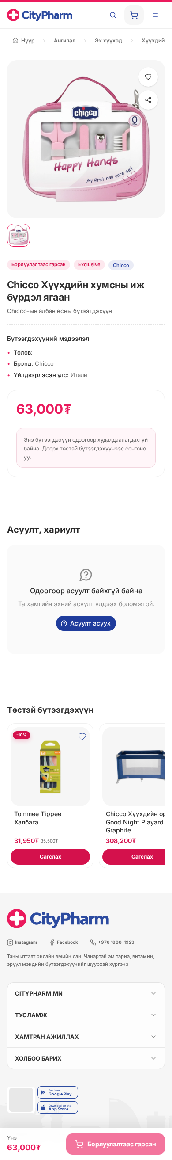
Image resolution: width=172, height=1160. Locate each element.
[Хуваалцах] (148, 100)
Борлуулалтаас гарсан (121, 1144)
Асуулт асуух (90, 623)
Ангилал (64, 40)
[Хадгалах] (148, 77)
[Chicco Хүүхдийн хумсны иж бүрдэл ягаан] (18, 235)
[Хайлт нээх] (113, 15)
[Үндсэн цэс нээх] (155, 15)
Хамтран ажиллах (47, 1036)
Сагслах (50, 856)
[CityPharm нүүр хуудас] (39, 15)
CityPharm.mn (39, 993)
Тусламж (31, 1015)
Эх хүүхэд (108, 40)
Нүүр (27, 40)
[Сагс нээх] (134, 15)
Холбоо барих (38, 1058)
